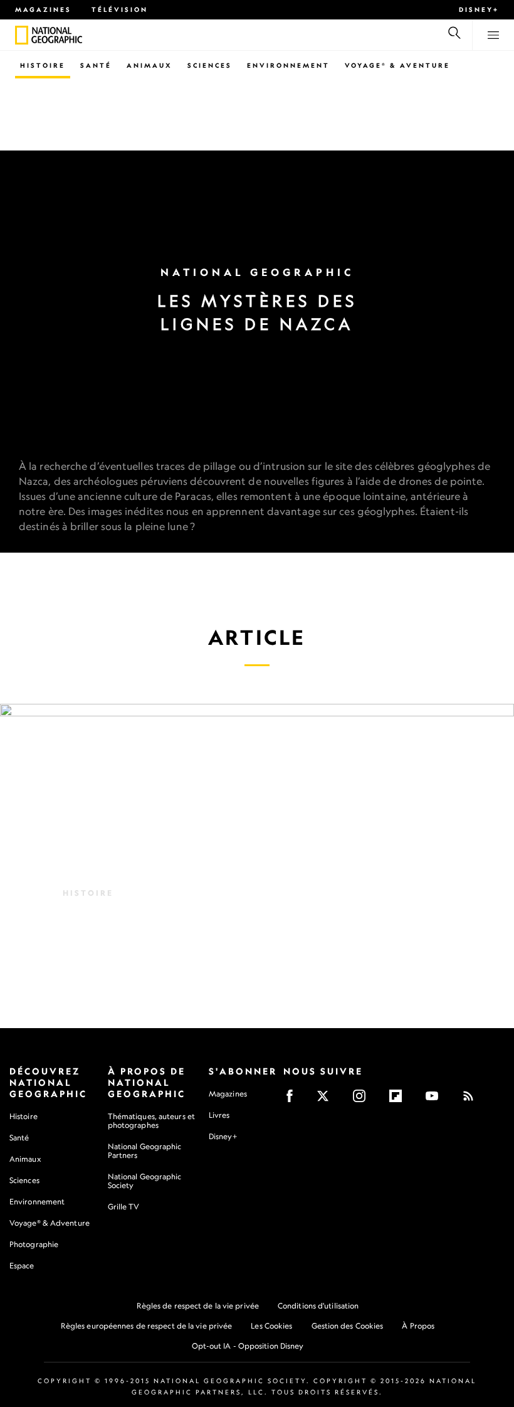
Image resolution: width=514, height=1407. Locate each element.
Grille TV (124, 1206)
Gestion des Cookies (348, 1325)
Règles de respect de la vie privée (198, 1305)
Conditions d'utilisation (318, 1305)
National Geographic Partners (145, 1151)
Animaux (149, 65)
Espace (21, 1265)
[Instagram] (363, 1100)
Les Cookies (271, 1325)
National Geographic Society (145, 1181)
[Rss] (472, 1100)
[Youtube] (436, 1100)
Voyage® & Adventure (49, 1223)
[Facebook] (293, 1100)
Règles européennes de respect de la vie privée (147, 1325)
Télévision (120, 9)
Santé (96, 65)
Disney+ (479, 9)
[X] (327, 1100)
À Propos (418, 1325)
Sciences (209, 65)
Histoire (42, 65)
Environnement (288, 65)
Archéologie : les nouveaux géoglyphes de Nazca (241, 919)
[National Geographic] (21, 35)
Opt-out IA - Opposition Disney (248, 1346)
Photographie (33, 1244)
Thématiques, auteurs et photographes (151, 1121)
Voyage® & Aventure (397, 65)
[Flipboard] (399, 1100)
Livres (219, 1115)
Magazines (43, 9)
